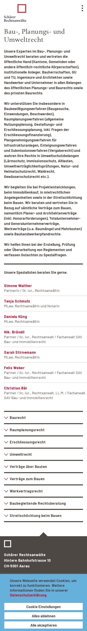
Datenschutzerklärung (28, 595)
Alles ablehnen (43, 616)
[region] (43, 602)
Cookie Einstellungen (43, 606)
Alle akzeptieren (43, 625)
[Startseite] (15, 13)
